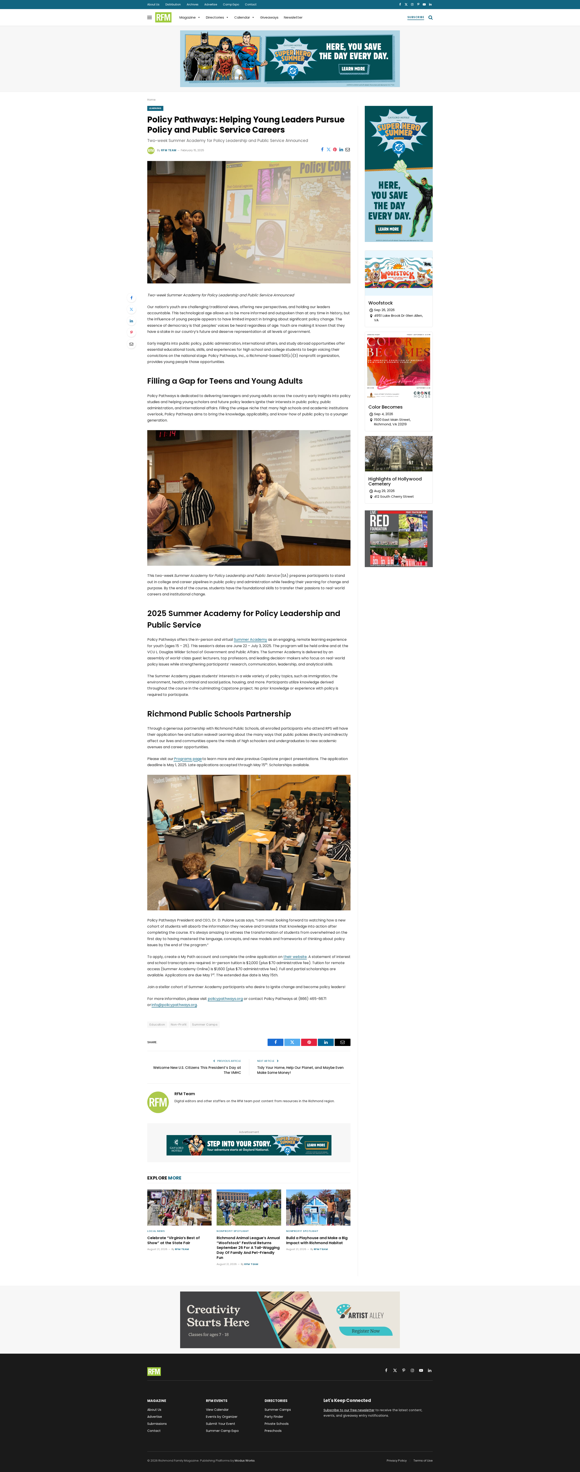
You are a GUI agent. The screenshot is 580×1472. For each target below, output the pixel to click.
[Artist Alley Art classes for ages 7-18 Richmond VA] (290, 1320)
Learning (155, 108)
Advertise (210, 4)
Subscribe (415, 17)
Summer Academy (250, 639)
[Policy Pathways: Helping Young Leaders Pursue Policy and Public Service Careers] (248, 282)
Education (157, 1024)
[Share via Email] (347, 149)
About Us (153, 4)
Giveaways (269, 17)
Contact (250, 4)
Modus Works (245, 1460)
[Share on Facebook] (322, 149)
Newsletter (293, 17)
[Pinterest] (131, 332)
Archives (192, 4)
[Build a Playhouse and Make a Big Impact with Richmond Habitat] (318, 1207)
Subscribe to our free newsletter (349, 1410)
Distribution (173, 4)
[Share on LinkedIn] (341, 149)
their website (295, 956)
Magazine (187, 17)
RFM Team (168, 150)
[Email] (131, 344)
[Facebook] (131, 297)
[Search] (430, 17)
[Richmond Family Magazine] (163, 17)
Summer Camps (205, 1024)
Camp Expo (231, 4)
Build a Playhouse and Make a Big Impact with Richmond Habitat (317, 1240)
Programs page (188, 758)
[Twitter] (131, 309)
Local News (156, 1231)
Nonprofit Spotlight (233, 1231)
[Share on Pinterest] (335, 149)
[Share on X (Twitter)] (328, 149)
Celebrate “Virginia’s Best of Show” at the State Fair (173, 1240)
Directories (215, 17)
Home (151, 100)
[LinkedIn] (131, 320)
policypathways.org (225, 998)
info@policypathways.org (174, 1004)
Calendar (242, 17)
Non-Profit (179, 1024)
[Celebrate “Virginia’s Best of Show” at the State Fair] (179, 1207)
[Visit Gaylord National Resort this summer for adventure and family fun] (290, 58)
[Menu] (149, 17)
